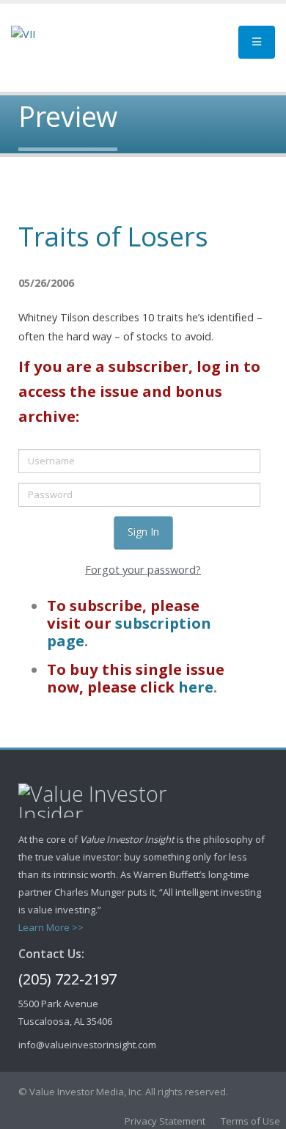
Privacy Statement (165, 1121)
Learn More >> (51, 927)
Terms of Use (250, 1121)
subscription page (129, 632)
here (195, 686)
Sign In (143, 531)
